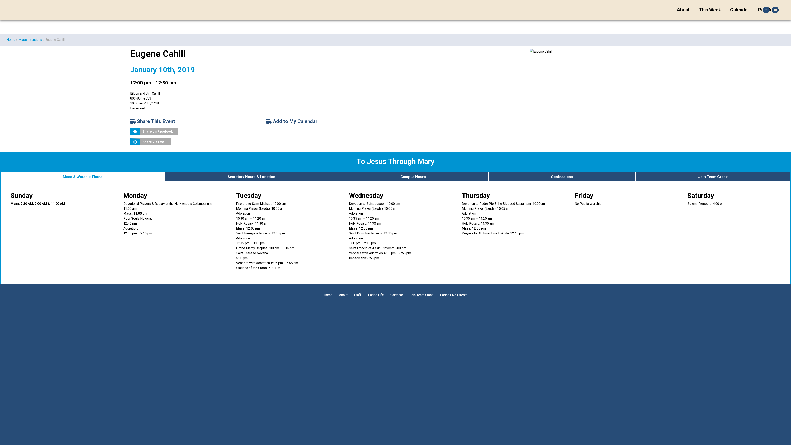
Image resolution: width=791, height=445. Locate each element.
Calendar (739, 9)
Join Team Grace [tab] (713, 177)
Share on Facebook (158, 132)
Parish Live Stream (453, 295)
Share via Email (154, 142)
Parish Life (376, 295)
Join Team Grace (421, 295)
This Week (710, 9)
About (683, 9)
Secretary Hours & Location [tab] (251, 177)
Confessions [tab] (562, 177)
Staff (357, 295)
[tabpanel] (395, 233)
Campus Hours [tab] (413, 177)
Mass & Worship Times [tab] (82, 177)
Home (11, 40)
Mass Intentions (30, 40)
